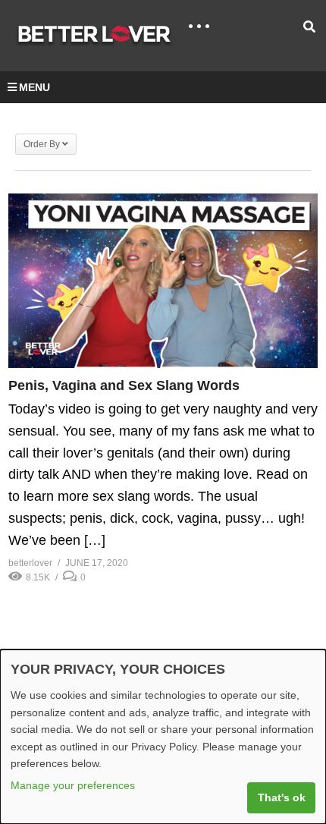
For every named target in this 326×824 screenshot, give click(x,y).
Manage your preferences (73, 785)
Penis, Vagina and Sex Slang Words (124, 385)
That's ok (282, 797)
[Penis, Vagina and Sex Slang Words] (163, 280)
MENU (34, 87)
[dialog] (163, 736)
